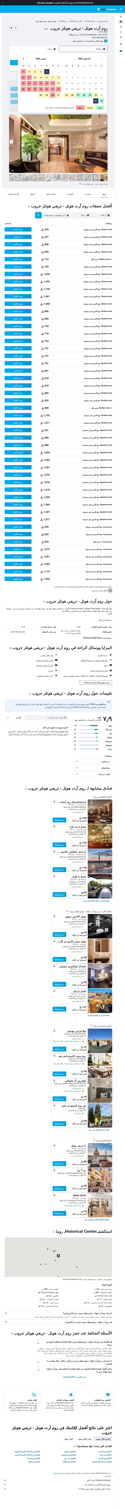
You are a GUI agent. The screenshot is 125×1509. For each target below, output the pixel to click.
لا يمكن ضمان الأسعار (60, 1473)
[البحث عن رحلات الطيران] (121, 16)
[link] (96, 900)
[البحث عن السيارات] (121, 26)
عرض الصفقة (59, 820)
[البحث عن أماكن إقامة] (121, 21)
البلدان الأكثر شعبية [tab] (103, 1439)
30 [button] (102, 100)
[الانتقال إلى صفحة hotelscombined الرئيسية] (106, 9)
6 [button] (78, 77)
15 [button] (66, 83)
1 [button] (66, 71)
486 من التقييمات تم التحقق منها (86, 40)
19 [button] (84, 89)
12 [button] (84, 83)
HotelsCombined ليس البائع (98, 1480)
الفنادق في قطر (70, 1451)
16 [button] (102, 89)
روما (65, 21)
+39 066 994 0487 (100, 37)
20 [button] (78, 89)
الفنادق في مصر (70, 1458)
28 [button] (72, 95)
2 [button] (101, 77)
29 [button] (66, 95)
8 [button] (66, 77)
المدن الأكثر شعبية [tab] (84, 1439)
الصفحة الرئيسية (103, 21)
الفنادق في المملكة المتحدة (101, 1461)
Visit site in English (45, 2)
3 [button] (95, 77)
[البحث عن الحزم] (121, 31)
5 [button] (84, 77)
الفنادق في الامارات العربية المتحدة (27, 1455)
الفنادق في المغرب (104, 1451)
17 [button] (96, 89)
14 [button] (72, 83)
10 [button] (96, 83)
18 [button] (90, 89)
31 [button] (96, 100)
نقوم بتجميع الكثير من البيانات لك (97, 1484)
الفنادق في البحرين (104, 1458)
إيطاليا (93, 21)
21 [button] (72, 89)
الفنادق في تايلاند (34, 1461)
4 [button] (90, 77)
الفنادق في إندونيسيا (68, 1455)
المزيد (110, 613)
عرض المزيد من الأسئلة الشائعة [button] (74, 1377)
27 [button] (78, 95)
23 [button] (102, 95)
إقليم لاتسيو (78, 21)
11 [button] (90, 83)
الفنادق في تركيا (105, 1455)
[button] (2, 2)
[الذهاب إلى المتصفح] (121, 37)
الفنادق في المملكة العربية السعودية (27, 1451)
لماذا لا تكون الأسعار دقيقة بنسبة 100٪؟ (94, 1489)
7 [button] (72, 77)
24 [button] (96, 95)
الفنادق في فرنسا (33, 1458)
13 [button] (78, 83)
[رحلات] (121, 44)
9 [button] (101, 83)
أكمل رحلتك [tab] (68, 1439)
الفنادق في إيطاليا (69, 1461)
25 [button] (90, 95)
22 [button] (66, 89)
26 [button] (84, 95)
